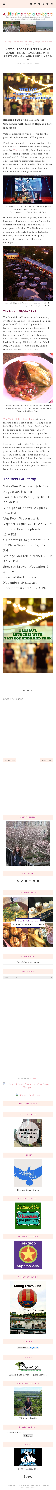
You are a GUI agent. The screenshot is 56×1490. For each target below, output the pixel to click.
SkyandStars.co (28, 1487)
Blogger (33, 1078)
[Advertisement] (28, 791)
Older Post (46, 760)
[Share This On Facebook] (24, 690)
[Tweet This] (28, 690)
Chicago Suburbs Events (18, 41)
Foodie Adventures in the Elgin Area (28, 924)
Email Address (16, 1432)
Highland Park (43, 41)
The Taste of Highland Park (18, 419)
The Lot (29, 44)
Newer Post (10, 760)
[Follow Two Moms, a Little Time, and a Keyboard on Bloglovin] (28, 1348)
